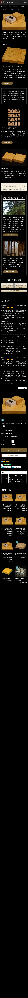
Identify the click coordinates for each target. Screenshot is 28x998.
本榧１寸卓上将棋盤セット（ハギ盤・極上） (6, 528)
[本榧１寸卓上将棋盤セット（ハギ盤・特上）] (21, 497)
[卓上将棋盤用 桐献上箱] (21, 546)
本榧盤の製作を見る (10, 271)
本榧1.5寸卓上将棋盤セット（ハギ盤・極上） (7, 554)
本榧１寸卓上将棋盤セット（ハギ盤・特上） (20, 505)
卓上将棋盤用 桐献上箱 (20, 554)
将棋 (10, 996)
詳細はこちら (7, 83)
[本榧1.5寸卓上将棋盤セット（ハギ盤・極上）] (7, 546)
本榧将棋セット (23, 7)
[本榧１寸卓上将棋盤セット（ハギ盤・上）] (7, 497)
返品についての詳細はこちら (9, 459)
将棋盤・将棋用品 (13, 7)
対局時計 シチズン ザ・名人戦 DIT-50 (20, 579)
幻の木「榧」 (24, 996)
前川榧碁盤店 (4, 7)
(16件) (13, 461)
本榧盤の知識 (17, 996)
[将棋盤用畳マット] (7, 571)
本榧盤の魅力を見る (10, 235)
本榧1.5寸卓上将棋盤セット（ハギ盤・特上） (20, 528)
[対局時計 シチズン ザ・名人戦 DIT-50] (21, 571)
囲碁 (3, 996)
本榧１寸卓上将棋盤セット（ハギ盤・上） (6, 505)
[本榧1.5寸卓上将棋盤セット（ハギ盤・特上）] (21, 521)
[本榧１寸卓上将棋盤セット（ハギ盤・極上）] (7, 521)
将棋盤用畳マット (5, 578)
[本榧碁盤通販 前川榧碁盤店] (7, 3)
